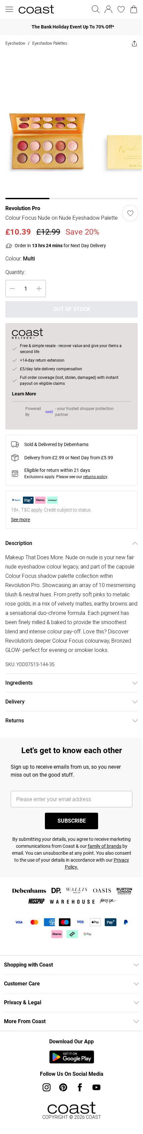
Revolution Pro (22, 203)
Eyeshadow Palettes (49, 43)
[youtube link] (94, 1100)
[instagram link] (44, 1100)
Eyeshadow (15, 43)
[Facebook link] (77, 1100)
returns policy (95, 479)
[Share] (129, 43)
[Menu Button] (9, 9)
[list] (69, 123)
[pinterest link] (61, 1100)
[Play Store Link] (69, 1069)
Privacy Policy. (78, 879)
